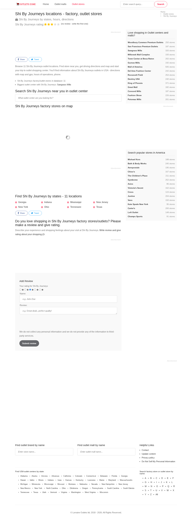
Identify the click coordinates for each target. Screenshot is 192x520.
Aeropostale (133, 167)
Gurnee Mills (134, 63)
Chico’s (131, 172)
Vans (130, 200)
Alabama (24, 476)
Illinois (41, 480)
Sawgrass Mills (64, 84)
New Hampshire (108, 484)
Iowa (59, 480)
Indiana (48, 202)
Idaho (32, 480)
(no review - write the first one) (74, 24)
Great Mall (132, 87)
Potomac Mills (134, 99)
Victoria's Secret (135, 188)
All (157, 494)
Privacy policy (148, 457)
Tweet (36, 59)
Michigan (24, 484)
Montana (71, 484)
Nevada (94, 484)
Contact (145, 450)
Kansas (68, 480)
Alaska (34, 476)
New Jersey (102, 202)
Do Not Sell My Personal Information (158, 461)
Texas (99, 207)
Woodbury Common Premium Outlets (145, 42)
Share (22, 59)
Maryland (112, 480)
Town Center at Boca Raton (141, 59)
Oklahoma (74, 488)
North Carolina (52, 488)
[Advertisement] (68, 43)
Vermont (53, 492)
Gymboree (133, 180)
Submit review (29, 343)
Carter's (131, 208)
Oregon (85, 488)
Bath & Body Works (137, 163)
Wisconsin (104, 492)
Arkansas (55, 476)
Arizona (44, 476)
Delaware (104, 476)
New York (23, 207)
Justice (131, 196)
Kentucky (79, 480)
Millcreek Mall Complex (139, 54)
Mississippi (75, 202)
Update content (149, 454)
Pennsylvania (97, 488)
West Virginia (90, 492)
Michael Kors (134, 159)
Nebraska (83, 484)
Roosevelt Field (135, 75)
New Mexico (25, 488)
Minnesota (36, 484)
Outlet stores (78, 4)
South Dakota (128, 488)
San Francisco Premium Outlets (143, 46)
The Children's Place (137, 176)
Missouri (60, 484)
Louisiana (91, 480)
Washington (76, 492)
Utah (44, 492)
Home (46, 4)
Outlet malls (60, 4)
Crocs (130, 192)
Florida (114, 476)
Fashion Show (135, 95)
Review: (23, 305)
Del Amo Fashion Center (139, 71)
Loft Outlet (133, 212)
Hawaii (23, 480)
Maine (101, 480)
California (67, 476)
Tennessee (75, 207)
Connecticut (91, 476)
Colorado (78, 476)
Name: (23, 293)
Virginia (64, 492)
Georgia (22, 202)
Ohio (46, 207)
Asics (130, 184)
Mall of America (135, 67)
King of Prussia (135, 83)
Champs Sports (135, 216)
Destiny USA (134, 79)
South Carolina (113, 488)
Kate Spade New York (138, 204)
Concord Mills (134, 91)
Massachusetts (126, 480)
